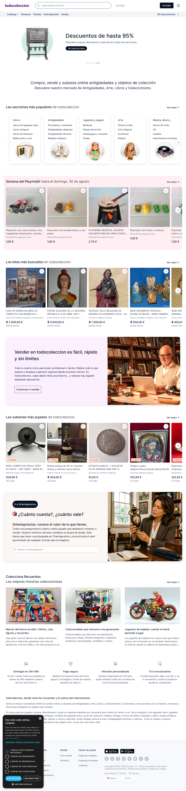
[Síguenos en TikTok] (141, 759)
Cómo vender (66, 755)
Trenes (86, 138)
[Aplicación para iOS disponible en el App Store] (112, 751)
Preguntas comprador (88, 760)
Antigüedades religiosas (60, 129)
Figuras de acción (92, 129)
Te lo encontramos (45, 775)
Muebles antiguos (57, 138)
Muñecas (87, 125)
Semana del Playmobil (23, 181)
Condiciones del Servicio (115, 769)
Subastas (26, 14)
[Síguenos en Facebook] (118, 759)
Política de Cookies (157, 769)
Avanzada (120, 5)
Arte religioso (125, 129)
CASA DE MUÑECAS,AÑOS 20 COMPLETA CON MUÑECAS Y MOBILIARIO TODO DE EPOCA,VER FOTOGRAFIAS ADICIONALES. (24, 312)
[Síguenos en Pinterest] (129, 759)
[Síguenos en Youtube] (135, 759)
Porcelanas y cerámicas (60, 125)
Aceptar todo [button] (13, 778)
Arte (120, 120)
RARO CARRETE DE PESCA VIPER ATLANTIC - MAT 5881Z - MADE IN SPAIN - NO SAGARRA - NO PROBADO (25, 467)
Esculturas (123, 134)
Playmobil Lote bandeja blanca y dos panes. (66, 232)
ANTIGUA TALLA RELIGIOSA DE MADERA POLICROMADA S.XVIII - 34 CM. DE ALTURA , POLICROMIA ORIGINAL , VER (107, 312)
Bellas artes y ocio (22, 138)
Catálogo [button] (12, 14)
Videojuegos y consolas (95, 134)
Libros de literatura (23, 134)
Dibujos (122, 138)
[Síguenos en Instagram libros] (112, 759)
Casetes (157, 134)
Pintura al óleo (125, 125)
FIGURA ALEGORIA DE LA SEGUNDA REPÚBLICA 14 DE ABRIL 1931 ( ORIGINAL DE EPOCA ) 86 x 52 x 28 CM (66, 312)
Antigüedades (56, 120)
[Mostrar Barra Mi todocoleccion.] (178, 14)
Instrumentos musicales (165, 138)
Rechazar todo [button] (32, 778)
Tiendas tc (64, 760)
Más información (12, 738)
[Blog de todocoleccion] (147, 759)
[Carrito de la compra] (178, 5)
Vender (65, 14)
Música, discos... (162, 120)
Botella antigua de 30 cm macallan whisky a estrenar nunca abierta (65, 467)
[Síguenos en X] (124, 759)
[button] (178, 142)
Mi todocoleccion (166, 14)
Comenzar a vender (27, 389)
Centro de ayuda (87, 750)
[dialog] (23, 751)
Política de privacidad (137, 769)
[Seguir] (41, 190)
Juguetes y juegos (93, 120)
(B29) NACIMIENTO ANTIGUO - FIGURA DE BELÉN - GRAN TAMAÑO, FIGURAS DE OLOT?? (149, 312)
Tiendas (37, 14)
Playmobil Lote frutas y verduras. (147, 230)
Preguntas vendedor (88, 755)
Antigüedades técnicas (59, 134)
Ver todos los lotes (76, 48)
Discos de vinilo (161, 125)
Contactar (83, 765)
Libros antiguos (21, 129)
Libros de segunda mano (25, 125)
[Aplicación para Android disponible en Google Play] (127, 751)
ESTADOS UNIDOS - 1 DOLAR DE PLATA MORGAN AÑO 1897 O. (106, 467)
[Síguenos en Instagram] (107, 759)
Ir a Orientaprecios (25, 504)
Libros (16, 120)
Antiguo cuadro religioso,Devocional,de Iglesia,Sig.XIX (149, 467)
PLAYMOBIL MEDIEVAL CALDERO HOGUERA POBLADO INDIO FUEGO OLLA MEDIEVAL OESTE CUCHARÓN (108, 232)
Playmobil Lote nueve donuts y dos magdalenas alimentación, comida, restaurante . (24, 232)
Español (113, 778)
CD (154, 129)
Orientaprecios (51, 14)
